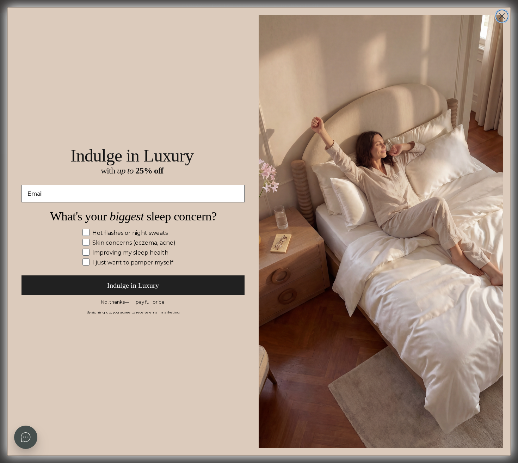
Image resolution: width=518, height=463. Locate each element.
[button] (25, 437)
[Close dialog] (502, 16)
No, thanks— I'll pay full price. (133, 302)
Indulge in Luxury (133, 285)
